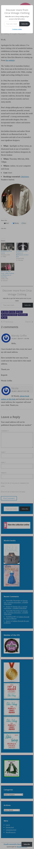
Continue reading (17, 29)
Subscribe (24, 24)
